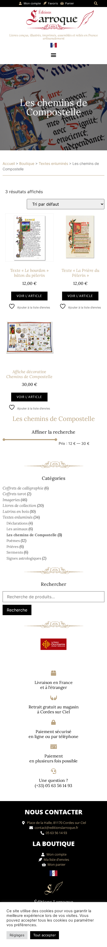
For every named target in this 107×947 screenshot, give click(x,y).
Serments (14, 552)
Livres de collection (19, 505)
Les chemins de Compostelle (31, 535)
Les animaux (17, 529)
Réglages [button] (17, 935)
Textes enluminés (53, 163)
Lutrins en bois (16, 511)
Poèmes (13, 540)
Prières (12, 546)
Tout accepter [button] (44, 935)
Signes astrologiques (23, 558)
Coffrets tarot (14, 493)
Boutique (26, 163)
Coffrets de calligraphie (23, 488)
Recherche (17, 610)
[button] (95, 3)
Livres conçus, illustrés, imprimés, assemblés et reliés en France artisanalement (53, 36)
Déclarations (17, 523)
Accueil (9, 163)
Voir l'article (29, 296)
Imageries (11, 499)
